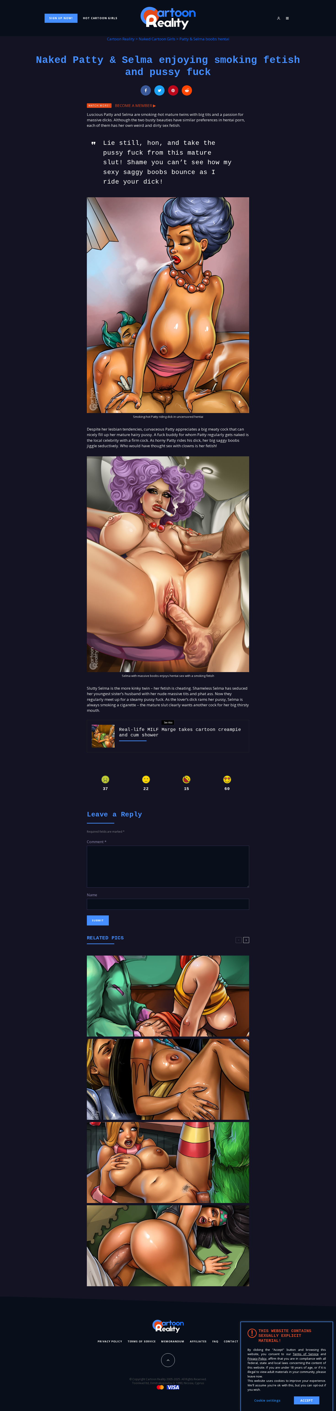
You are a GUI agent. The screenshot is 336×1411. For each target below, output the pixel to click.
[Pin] (173, 90)
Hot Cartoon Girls (100, 18)
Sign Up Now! (61, 18)
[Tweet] (159, 90)
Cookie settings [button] (267, 1400)
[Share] (146, 90)
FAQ (215, 1341)
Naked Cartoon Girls (157, 39)
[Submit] (187, 90)
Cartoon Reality (121, 39)
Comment (97, 841)
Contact (231, 1341)
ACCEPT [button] (306, 1400)
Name (92, 894)
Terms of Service (142, 1341)
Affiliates (198, 1341)
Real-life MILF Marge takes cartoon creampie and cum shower (180, 732)
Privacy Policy (110, 1341)
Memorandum (172, 1341)
